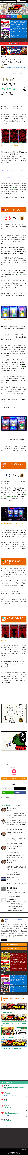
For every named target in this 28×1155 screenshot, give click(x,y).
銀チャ (9, 820)
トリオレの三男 (12, 888)
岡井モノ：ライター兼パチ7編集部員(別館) (12, 67)
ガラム (9, 877)
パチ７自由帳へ (4, 1126)
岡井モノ (10, 808)
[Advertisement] (14, 1064)
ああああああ (7, 1102)
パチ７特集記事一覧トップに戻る (14, 944)
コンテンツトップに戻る (14, 948)
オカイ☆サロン (20, 41)
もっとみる (3, 38)
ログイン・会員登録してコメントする (14, 800)
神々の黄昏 (6, 1115)
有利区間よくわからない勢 (10, 1095)
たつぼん (10, 899)
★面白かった (14, 767)
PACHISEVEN (15, 1152)
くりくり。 (6, 1088)
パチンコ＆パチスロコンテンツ (12, 41)
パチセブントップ (3, 41)
